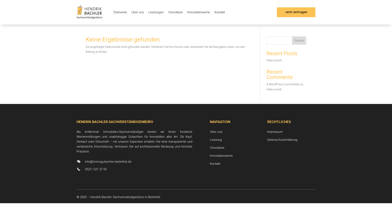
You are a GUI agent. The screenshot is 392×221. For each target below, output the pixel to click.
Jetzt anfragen (296, 12)
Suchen (299, 40)
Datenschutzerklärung (282, 140)
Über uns (137, 12)
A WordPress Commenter (283, 84)
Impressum (275, 132)
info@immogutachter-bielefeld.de (108, 161)
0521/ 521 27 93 (96, 169)
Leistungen (156, 12)
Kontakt (220, 12)
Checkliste (175, 12)
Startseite (120, 12)
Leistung (216, 140)
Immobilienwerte (198, 12)
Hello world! (274, 60)
